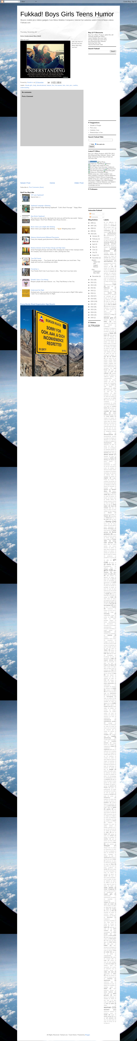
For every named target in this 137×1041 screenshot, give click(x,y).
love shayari (110, 675)
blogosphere (107, 316)
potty (105, 796)
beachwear (106, 294)
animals (106, 257)
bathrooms (106, 291)
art (112, 266)
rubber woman (108, 825)
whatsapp (111, 997)
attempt (114, 274)
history (114, 598)
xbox (105, 1019)
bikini (114, 304)
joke (107, 648)
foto (113, 507)
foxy (105, 509)
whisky (112, 998)
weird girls (106, 993)
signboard (107, 857)
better (112, 301)
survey (112, 902)
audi (107, 276)
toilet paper (112, 938)
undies (114, 957)
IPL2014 (106, 643)
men (67, 85)
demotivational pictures (110, 436)
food (112, 506)
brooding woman (110, 340)
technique (106, 915)
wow (115, 1016)
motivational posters (110, 721)
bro (115, 338)
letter (105, 663)
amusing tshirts (108, 252)
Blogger (87, 1035)
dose (112, 446)
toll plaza (112, 947)
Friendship (113, 516)
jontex (112, 650)
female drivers (110, 499)
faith (113, 484)
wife (110, 1001)
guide (112, 587)
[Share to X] (56, 82)
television (110, 917)
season (105, 837)
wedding (112, 985)
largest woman (108, 660)
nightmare (107, 749)
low (113, 676)
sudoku (114, 897)
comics (107, 399)
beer (114, 299)
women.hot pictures (109, 1011)
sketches (108, 862)
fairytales (108, 484)
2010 (92, 234)
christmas (106, 393)
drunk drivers (108, 461)
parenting (106, 764)
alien (107, 240)
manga (112, 680)
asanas (112, 268)
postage (106, 794)
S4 (108, 829)
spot (112, 875)
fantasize (112, 486)
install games (108, 630)
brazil (105, 336)
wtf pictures (109, 1018)
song (105, 872)
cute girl (108, 428)
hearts (112, 595)
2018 (92, 296)
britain (110, 338)
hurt (111, 610)
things (105, 924)
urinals (112, 960)
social (105, 869)
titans (112, 925)
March (94, 241)
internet (109, 635)
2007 (92, 225)
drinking (106, 458)
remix (107, 817)
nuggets (112, 752)
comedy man (107, 398)
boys (111, 333)
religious (114, 815)
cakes (114, 351)
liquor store (111, 668)
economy (112, 466)
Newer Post (25, 183)
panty (105, 762)
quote (114, 807)
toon (105, 948)
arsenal (105, 266)
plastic (110, 781)
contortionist (107, 403)
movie (112, 726)
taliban (109, 905)
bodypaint (106, 328)
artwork (105, 268)
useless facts (108, 965)
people (111, 769)
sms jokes (106, 865)
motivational (107, 719)
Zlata (106, 1023)
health (107, 594)
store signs (106, 884)
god (113, 579)
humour (106, 610)
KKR (110, 653)
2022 (92, 307)
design (107, 438)
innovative (106, 625)
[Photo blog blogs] (95, 170)
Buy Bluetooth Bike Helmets (97, 41)
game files (106, 549)
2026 (92, 317)
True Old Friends (36, 258)
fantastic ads (108, 488)
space (111, 872)
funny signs (107, 539)
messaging (110, 696)
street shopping (109, 889)
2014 (92, 288)
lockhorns (106, 670)
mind (106, 700)
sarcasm (114, 830)
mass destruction (109, 683)
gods (105, 580)
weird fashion (108, 992)
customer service (108, 426)
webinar (106, 985)
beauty (105, 298)
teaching (106, 912)
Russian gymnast (108, 827)
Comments (94, 217)
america (106, 247)
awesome (111, 278)
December (95, 276)
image (112, 612)
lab (113, 656)
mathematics (107, 685)
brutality (108, 346)
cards (112, 370)
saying (112, 834)
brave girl (112, 335)
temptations (107, 919)
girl (114, 559)
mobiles (112, 708)
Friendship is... (35, 269)
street (112, 885)
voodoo (112, 975)
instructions (107, 632)
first (53, 85)
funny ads (107, 523)
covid (112, 409)
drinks (112, 458)
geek (109, 554)
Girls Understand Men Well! (96, 271)
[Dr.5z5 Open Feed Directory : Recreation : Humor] (101, 167)
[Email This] (52, 82)
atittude (108, 274)
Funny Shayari (110, 537)
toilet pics (108, 940)
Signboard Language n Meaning (40, 205)
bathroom (107, 288)
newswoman (107, 747)
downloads (106, 451)
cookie (114, 403)
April (93, 244)
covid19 (106, 411)
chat (112, 381)
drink (112, 456)
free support (113, 511)
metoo (110, 698)
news (112, 746)
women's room (108, 1013)
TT (104, 953)
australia (112, 276)
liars (64, 85)
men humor (108, 691)
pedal (112, 767)
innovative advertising (109, 628)
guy (110, 588)
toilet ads (112, 927)
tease (112, 912)
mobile (114, 703)
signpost (114, 857)
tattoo (107, 910)
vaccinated (106, 967)
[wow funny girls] (109, 170)
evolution (106, 481)
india (112, 617)
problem (106, 802)
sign (112, 856)
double (105, 447)
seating (112, 837)
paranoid (112, 762)
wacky (110, 977)
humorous (110, 608)
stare (115, 879)
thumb (105, 925)
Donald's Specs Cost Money (39, 279)
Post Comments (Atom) (36, 187)
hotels (114, 605)
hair (111, 590)
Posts (93, 214)
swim (105, 904)
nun (113, 754)
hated (114, 592)
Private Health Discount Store (97, 40)
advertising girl (107, 238)
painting (112, 761)
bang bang (113, 281)
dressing (106, 456)
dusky (114, 464)
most (113, 716)
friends (106, 516)
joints (115, 646)
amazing (112, 240)
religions (108, 815)
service (105, 840)
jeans (105, 646)
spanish (106, 874)
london (106, 671)
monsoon (106, 716)
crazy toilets (110, 416)
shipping (112, 851)
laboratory (106, 658)
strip (109, 890)
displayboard (107, 443)
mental (107, 694)
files (105, 504)
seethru (75, 85)
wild (107, 1003)
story (113, 884)
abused (106, 225)
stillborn (108, 882)
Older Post (78, 183)
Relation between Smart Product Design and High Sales (48, 248)
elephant (108, 471)
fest (115, 501)
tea (113, 910)
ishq (111, 643)
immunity (106, 613)
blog (112, 314)
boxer (112, 331)
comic (114, 398)
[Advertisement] (51, 164)
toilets (106, 945)
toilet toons (112, 942)
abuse (112, 224)
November (95, 258)
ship (107, 851)
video (105, 972)
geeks (114, 554)
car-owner (106, 368)
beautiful (114, 294)
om (104, 756)
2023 (92, 309)
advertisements (110, 235)
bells (107, 301)
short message (108, 854)
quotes (108, 809)
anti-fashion (108, 261)
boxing (105, 333)
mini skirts (112, 700)
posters (112, 794)
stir (113, 882)
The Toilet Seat (108, 922)
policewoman (107, 789)
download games (110, 449)
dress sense (108, 454)
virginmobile (107, 973)
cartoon (106, 373)
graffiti (114, 582)
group (107, 585)
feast (107, 496)
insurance (106, 633)
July (93, 252)
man (105, 680)
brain (105, 335)
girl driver (111, 562)
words (105, 1015)
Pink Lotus (93, 128)
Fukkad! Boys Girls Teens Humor (67, 14)
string (105, 890)
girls (106, 570)
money (112, 714)
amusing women (109, 254)
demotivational (41, 85)
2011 (92, 280)
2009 (92, 231)
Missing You (107, 703)
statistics (108, 880)
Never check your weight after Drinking (43, 227)
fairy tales (113, 483)
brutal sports (113, 345)
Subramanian (107, 897)
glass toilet (106, 579)
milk (115, 698)
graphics (114, 584)
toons (109, 948)
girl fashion (107, 564)
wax (113, 983)
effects (105, 469)
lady (112, 658)
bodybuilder (107, 326)
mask (112, 681)
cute (115, 426)
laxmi (105, 661)
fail (108, 483)
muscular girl (109, 729)
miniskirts (106, 701)
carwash (114, 373)
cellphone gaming (109, 376)
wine (112, 1003)
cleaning (114, 394)
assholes (106, 273)
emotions (106, 476)
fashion (106, 489)
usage (112, 963)
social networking (110, 871)
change (106, 379)
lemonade (111, 661)
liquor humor (107, 666)
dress (113, 452)
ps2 (105, 805)
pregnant (106, 799)
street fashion (108, 887)
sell (113, 839)
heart (113, 593)
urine (105, 962)
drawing (106, 452)
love (115, 673)
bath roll (110, 286)
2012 (92, 282)
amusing (113, 247)
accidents (113, 225)
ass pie (106, 271)
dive (113, 444)
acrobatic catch (110, 227)
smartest (114, 862)
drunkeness (107, 463)
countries (112, 408)
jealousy (112, 645)
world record (107, 1016)
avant (105, 278)
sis (110, 859)
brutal (112, 341)
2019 (92, 298)
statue (114, 880)
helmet (105, 597)
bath (114, 284)
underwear (107, 957)
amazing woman (110, 245)
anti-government (108, 263)
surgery (106, 902)
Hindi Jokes (107, 598)
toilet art (106, 929)
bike (109, 304)
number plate (107, 754)
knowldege (110, 655)
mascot (105, 681)
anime (107, 259)
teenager (114, 915)
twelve (111, 953)
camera (105, 355)
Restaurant (113, 817)
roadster (108, 820)
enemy (112, 476)
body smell (113, 323)
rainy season (107, 812)
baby (105, 279)
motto (107, 726)
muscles (114, 728)
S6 (112, 829)
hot (105, 602)
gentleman (110, 556)
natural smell (108, 733)
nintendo (106, 751)
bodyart (110, 324)
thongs (112, 924)
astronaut (113, 273)
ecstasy (112, 468)
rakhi (113, 812)
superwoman (107, 900)
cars (112, 371)
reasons (110, 814)
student (114, 890)
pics (71, 85)
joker (113, 648)
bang (107, 281)
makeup (106, 678)
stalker (109, 879)
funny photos (107, 530)
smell (107, 864)
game (112, 547)
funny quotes (112, 536)
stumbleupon (110, 892)
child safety (108, 386)
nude (107, 752)
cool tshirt (106, 406)
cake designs (107, 351)
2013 (92, 285)
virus (114, 973)
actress (105, 229)
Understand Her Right (37, 290)
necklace (112, 744)
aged (115, 238)
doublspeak (113, 447)
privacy (112, 801)
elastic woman (112, 469)
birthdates (106, 308)
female (105, 498)
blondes (106, 319)
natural (112, 731)
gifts (108, 560)
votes (105, 977)
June (94, 249)
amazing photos (109, 242)
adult (115, 232)
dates (110, 433)
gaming (105, 552)
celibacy (112, 375)
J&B (115, 643)
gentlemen (106, 557)
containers (106, 401)
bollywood (113, 328)
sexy (114, 842)
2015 (92, 290)
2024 (92, 312)
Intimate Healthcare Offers (96, 36)
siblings (105, 856)
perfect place (112, 771)
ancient (105, 256)
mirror (112, 701)
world (112, 1014)
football (106, 507)
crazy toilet (113, 414)
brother (105, 341)
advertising (106, 237)
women (106, 1010)
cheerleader (113, 383)
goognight (111, 580)
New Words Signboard (38, 216)
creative (112, 418)
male (112, 678)
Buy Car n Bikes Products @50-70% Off (100, 35)
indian (105, 618)
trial (110, 950)
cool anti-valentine (109, 404)
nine (113, 749)
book (113, 329)
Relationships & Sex (96, 132)
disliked (113, 441)
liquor (112, 665)
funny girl (112, 525)
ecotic (105, 468)
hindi (111, 597)
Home (52, 183)
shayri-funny (109, 849)
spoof (112, 874)
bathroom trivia (108, 289)
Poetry (106, 787)
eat (106, 466)
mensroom (113, 693)
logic (112, 670)
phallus (112, 774)
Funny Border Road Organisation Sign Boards (37, 304)
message (114, 694)
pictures (108, 779)
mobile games (110, 704)
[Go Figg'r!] (98, 165)
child (112, 385)
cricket (105, 419)
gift (115, 557)
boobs (107, 329)
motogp (110, 723)
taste (107, 909)
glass (112, 577)
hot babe (111, 602)
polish (114, 789)
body (34, 85)
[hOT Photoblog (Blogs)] (98, 172)
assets (112, 271)
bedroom (108, 299)
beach (110, 293)
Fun (113, 517)
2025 (92, 315)
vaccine (114, 967)
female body (113, 498)
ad (111, 229)
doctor (105, 446)
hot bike (106, 603)
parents (112, 764)
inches (105, 617)
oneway (106, 757)
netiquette (106, 746)
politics (114, 791)
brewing (112, 336)
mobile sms (107, 706)
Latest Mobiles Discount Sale (97, 38)
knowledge (106, 656)
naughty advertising (110, 737)
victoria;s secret (108, 970)
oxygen (105, 761)
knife (115, 653)
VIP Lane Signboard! (37, 195)
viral (112, 972)
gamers (105, 551)
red (115, 814)
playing (107, 784)
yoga (105, 1021)
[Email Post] (48, 82)
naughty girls (107, 739)
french (110, 512)
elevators (114, 473)
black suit (108, 311)
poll (107, 792)
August (94, 255)
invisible (106, 642)
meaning (114, 686)
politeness (108, 791)
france (110, 509)
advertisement (111, 234)
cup (113, 424)
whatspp (106, 998)
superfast (110, 899)
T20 (105, 905)
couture (106, 409)
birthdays (114, 308)
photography (109, 777)
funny (108, 521)
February (95, 239)
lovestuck (106, 676)
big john (110, 303)
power (111, 796)
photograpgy (113, 776)
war (115, 977)
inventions (109, 640)
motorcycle (113, 724)
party (105, 766)
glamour (106, 577)
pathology (111, 766)
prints (107, 801)
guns (105, 588)
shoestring (111, 852)
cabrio (112, 350)
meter (105, 698)
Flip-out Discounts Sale (95, 44)
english (106, 478)
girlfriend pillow (108, 568)
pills (113, 779)
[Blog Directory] (110, 169)
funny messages (109, 528)
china (114, 388)
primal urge (113, 799)
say (113, 832)
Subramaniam (107, 895)
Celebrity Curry (94, 130)
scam (105, 835)
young (110, 1021)
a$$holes (111, 222)
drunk (112, 459)
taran (115, 907)
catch (107, 375)
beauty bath (113, 298)
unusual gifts (110, 958)
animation (113, 257)
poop (112, 792)
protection (111, 804)
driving (106, 459)
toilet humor (109, 937)
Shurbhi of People (95, 125)
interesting (113, 633)
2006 (92, 223)
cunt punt (106, 424)
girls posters (110, 575)
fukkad (108, 517)
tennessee (106, 920)
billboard (108, 306)
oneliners (111, 756)
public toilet (111, 805)
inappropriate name (109, 615)
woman (107, 1007)
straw (105, 885)
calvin (107, 353)
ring (115, 819)
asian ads (111, 269)
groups (112, 585)
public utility (107, 807)
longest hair (113, 671)
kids (105, 653)
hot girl (112, 603)
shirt (105, 852)
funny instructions (109, 527)
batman (114, 291)
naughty (106, 734)
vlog (107, 975)
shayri (114, 847)
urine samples (112, 962)
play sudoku (113, 782)
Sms (112, 864)
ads (110, 232)
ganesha (112, 552)
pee (105, 769)
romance (110, 822)
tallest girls (108, 907)
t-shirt (112, 904)
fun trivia (114, 519)
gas (105, 554)
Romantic (106, 824)
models (105, 709)
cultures (113, 423)
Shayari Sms (107, 847)
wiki (115, 1001)
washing (109, 978)
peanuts (106, 767)
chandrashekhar (108, 378)
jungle (112, 651)
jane (107, 645)
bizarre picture (110, 309)
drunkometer (107, 464)
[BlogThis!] (54, 82)
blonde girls (28, 85)
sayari (105, 834)
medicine (108, 690)
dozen (112, 451)
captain (112, 355)
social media (113, 869)
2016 (92, 293)
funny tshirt (107, 544)
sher (115, 849)
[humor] (108, 163)
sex (110, 842)
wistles (105, 1005)
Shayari (107, 846)
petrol (107, 774)
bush (113, 348)
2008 (92, 228)
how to (108, 607)
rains (113, 810)
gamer (112, 549)
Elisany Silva (110, 474)
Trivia (114, 950)
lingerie (106, 665)
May (93, 247)
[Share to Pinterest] (60, 82)
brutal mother (107, 343)
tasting (114, 909)
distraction (106, 444)
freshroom (106, 514)
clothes (112, 396)
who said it (107, 1000)
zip (115, 1021)
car (105, 356)
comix (113, 399)
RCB (105, 814)
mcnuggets (106, 686)
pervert (114, 772)
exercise (112, 481)
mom (112, 713)
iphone (112, 642)
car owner (109, 358)
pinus (105, 781)
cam (113, 353)
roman (114, 820)
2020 (92, 301)
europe (112, 479)
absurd (105, 224)
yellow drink (111, 1019)
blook (112, 319)
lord (110, 673)
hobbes (107, 600)
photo (105, 776)
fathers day (113, 494)
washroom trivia (108, 982)
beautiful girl (110, 296)
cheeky (105, 383)
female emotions (108, 501)
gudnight (106, 587)
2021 (92, 304)
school (112, 835)
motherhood (107, 718)
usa (107, 963)
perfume (108, 772)
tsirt (113, 952)
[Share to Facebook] (58, 82)
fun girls (106, 519)
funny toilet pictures (110, 541)
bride (105, 338)
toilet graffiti (112, 935)
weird (105, 988)
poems (112, 786)
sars (107, 832)
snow (113, 865)
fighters (112, 502)
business (106, 350)
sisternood (108, 861)
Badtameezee (112, 279)
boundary (106, 331)
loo (106, 673)
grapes (107, 584)
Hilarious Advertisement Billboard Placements (45, 237)
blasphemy (106, 314)
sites (115, 861)
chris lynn (110, 391)
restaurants (108, 819)
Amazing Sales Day (94, 43)
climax (107, 396)
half (115, 590)
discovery (114, 439)
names (105, 731)
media (114, 688)
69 (104, 222)
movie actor (107, 728)
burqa (107, 348)
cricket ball (111, 419)
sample (107, 830)
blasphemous (107, 313)
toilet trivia (110, 943)
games (112, 551)
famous (105, 486)
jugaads (106, 651)
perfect (105, 771)
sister (114, 859)
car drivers (112, 356)
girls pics (113, 574)
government (107, 582)
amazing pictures (110, 244)
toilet (105, 927)
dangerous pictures (111, 431)
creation (106, 418)
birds (113, 306)
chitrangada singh (111, 389)
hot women (58, 85)
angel (112, 256)
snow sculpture (108, 867)
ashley (105, 269)
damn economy (112, 429)
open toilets (107, 759)
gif (111, 557)
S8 (115, 829)
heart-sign (106, 595)
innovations (110, 623)
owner (113, 759)
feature (49, 85)
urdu (105, 960)
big (104, 303)
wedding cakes (108, 987)
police (112, 787)
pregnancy (107, 797)
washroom (107, 980)
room (113, 824)
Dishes (107, 441)
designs (113, 438)
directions (106, 439)
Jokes (106, 650)
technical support (108, 914)
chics (107, 385)
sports (105, 875)
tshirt (107, 952)
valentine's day (110, 968)
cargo (105, 371)
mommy (106, 714)
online (112, 757)
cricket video (107, 421)
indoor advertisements (110, 622)
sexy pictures (110, 844)
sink (106, 859)
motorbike (106, 724)
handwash (108, 592)
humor (114, 607)
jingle (110, 646)
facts (105, 483)
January (95, 236)
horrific (113, 600)
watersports (106, 983)
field (107, 502)
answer (112, 259)
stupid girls (108, 894)
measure (108, 688)
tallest (114, 905)
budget (114, 346)
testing (112, 920)
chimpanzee (107, 388)
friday (112, 514)
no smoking (113, 751)
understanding (24, 87)
